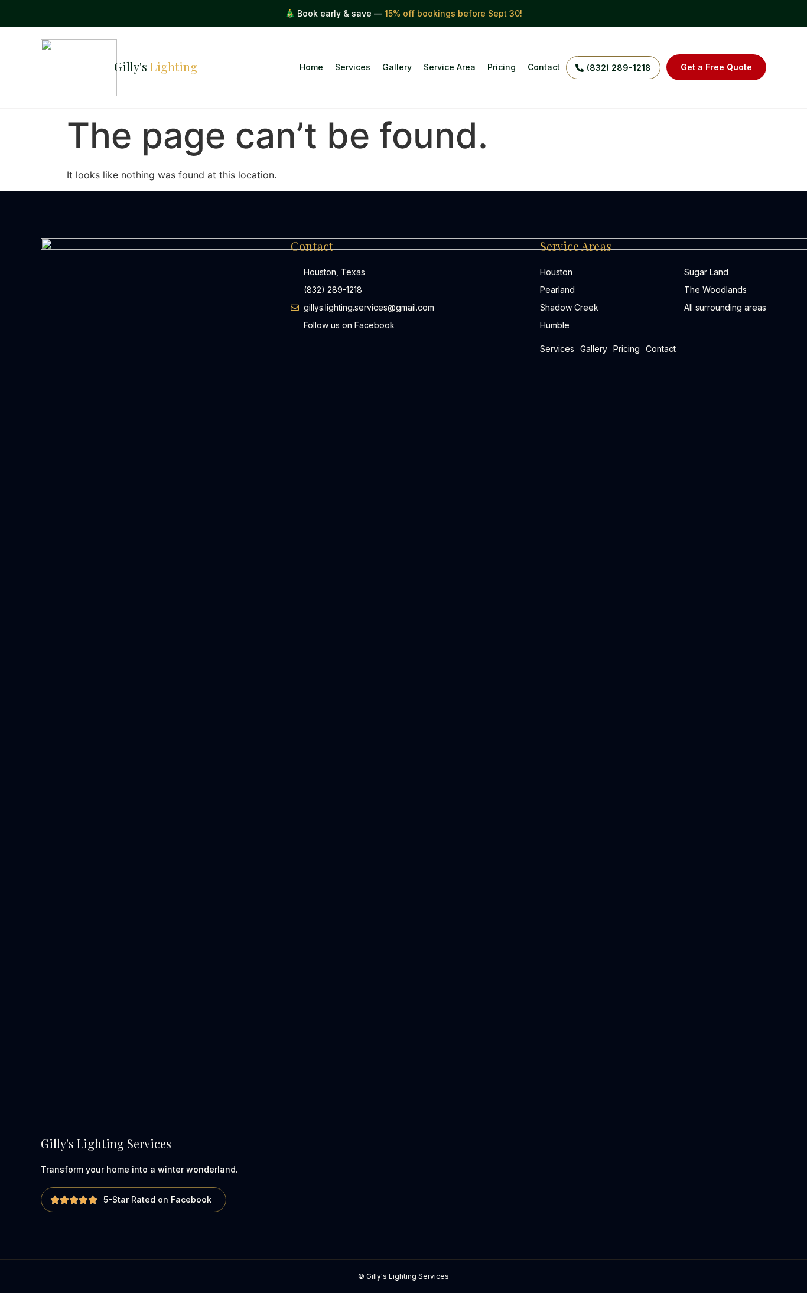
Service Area (450, 67)
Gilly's (155, 66)
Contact (544, 67)
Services (352, 67)
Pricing (501, 67)
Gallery (397, 67)
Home (311, 67)
